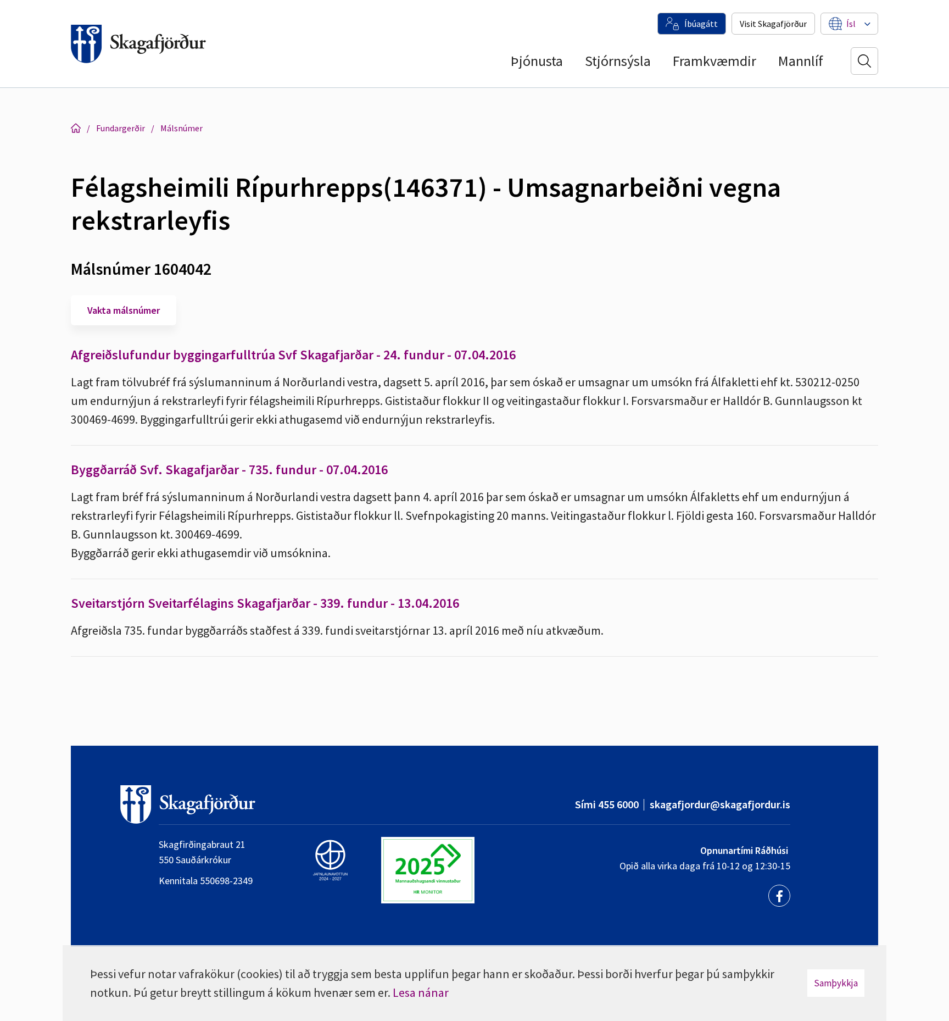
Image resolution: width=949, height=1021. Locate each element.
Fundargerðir (120, 128)
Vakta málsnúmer (123, 310)
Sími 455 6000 (607, 804)
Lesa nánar (421, 992)
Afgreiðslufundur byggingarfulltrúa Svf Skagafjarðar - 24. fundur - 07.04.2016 (293, 354)
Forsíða (76, 128)
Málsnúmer (181, 128)
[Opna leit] (864, 61)
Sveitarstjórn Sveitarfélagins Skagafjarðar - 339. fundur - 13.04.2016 (265, 603)
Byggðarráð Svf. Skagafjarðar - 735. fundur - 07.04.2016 (229, 469)
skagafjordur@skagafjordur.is (720, 804)
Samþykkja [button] (836, 983)
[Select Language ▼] (851, 23)
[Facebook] (779, 896)
